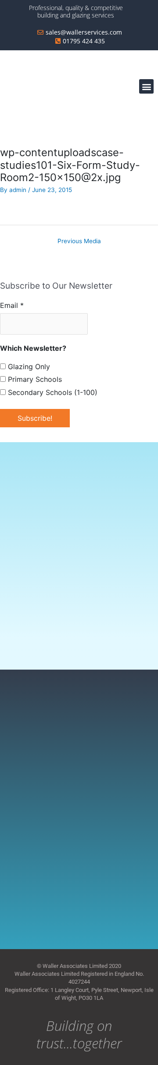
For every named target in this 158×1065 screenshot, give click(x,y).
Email (12, 305)
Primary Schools (34, 379)
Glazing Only (28, 366)
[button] (146, 86)
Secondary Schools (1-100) (51, 392)
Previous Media (79, 240)
